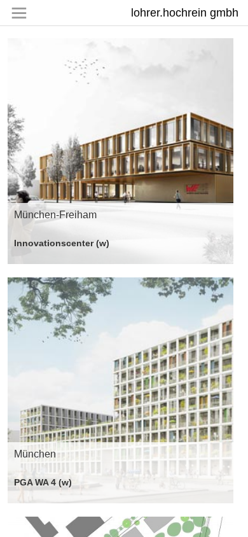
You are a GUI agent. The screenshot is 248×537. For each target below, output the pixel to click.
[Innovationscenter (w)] (120, 151)
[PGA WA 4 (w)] (120, 390)
